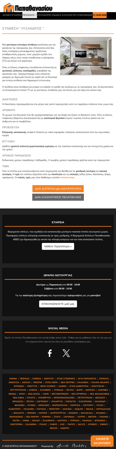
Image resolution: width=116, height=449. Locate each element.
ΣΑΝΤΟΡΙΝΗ (16, 424)
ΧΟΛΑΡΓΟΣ (57, 401)
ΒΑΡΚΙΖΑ (90, 390)
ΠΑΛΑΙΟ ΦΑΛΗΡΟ (100, 382)
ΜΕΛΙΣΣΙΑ (100, 397)
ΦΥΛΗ (22, 394)
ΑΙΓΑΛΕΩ (67, 409)
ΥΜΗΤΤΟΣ (32, 386)
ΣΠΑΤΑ (57, 417)
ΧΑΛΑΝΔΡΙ (100, 401)
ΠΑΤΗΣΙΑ (41, 409)
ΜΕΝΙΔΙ (12, 394)
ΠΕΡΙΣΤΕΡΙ (54, 409)
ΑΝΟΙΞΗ (26, 382)
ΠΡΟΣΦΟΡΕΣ (44, 15)
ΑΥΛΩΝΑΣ (101, 413)
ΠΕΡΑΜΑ (31, 413)
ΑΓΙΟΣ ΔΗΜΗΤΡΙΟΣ (79, 386)
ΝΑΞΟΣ (81, 424)
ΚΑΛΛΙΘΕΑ (82, 382)
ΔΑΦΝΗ (62, 386)
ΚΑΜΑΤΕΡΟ (15, 409)
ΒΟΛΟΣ (36, 420)
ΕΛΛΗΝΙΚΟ (45, 390)
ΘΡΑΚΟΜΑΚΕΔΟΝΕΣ (64, 397)
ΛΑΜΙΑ (26, 420)
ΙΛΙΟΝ (46, 394)
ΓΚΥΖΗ (99, 405)
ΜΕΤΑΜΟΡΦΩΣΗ (60, 394)
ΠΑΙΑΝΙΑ (104, 417)
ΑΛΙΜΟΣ (33, 390)
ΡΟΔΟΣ (43, 424)
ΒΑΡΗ (80, 390)
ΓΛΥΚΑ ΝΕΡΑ (51, 382)
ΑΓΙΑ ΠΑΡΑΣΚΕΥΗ (87, 378)
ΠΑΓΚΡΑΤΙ (88, 405)
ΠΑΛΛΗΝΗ (29, 409)
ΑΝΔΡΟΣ (64, 428)
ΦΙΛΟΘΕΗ (19, 405)
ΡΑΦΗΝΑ (46, 417)
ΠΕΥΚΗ (30, 401)
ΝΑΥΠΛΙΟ (62, 420)
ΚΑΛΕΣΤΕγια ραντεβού (102, 440)
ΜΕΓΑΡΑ (92, 417)
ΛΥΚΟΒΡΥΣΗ (44, 397)
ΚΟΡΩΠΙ (43, 413)
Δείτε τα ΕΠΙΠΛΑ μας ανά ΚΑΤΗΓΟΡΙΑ (58, 188)
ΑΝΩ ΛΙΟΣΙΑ (34, 394)
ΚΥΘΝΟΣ (92, 424)
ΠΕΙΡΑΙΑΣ (24, 378)
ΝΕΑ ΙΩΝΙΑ (18, 397)
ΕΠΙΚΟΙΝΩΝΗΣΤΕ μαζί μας (58, 303)
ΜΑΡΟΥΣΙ (49, 378)
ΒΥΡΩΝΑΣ (19, 386)
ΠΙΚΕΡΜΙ (37, 382)
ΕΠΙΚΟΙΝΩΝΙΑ (84, 15)
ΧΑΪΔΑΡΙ (79, 409)
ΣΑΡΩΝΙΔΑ (69, 417)
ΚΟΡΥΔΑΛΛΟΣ (103, 409)
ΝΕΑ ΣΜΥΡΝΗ (67, 382)
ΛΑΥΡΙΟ (81, 417)
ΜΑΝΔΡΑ (73, 413)
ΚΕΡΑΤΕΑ (75, 405)
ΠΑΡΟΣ (71, 424)
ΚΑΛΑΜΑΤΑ (49, 420)
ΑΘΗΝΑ (13, 378)
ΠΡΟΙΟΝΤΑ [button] (30, 16)
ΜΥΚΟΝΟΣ (100, 420)
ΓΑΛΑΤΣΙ (31, 397)
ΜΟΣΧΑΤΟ (19, 413)
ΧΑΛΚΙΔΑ (87, 420)
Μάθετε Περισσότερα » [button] (58, 246)
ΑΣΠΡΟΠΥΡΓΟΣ (58, 413)
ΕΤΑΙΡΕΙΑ (17, 15)
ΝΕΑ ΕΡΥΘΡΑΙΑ (79, 394)
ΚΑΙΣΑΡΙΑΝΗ (85, 401)
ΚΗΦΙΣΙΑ (36, 378)
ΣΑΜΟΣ (53, 424)
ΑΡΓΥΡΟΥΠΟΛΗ (18, 390)
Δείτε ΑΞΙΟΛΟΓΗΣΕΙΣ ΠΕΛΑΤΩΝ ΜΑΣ (58, 197)
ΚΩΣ (62, 424)
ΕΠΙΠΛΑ (28, 9)
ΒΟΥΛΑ (70, 390)
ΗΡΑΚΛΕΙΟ (44, 405)
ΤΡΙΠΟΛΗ (74, 420)
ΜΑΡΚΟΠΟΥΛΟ (59, 405)
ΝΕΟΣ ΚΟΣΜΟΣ (48, 386)
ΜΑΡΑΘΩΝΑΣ (16, 417)
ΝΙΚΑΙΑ (89, 409)
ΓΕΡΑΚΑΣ (104, 378)
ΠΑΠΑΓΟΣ (71, 401)
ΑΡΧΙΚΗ (7, 15)
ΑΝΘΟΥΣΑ (14, 382)
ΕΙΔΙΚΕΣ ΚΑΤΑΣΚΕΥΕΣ (64, 15)
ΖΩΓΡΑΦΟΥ (42, 401)
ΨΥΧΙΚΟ (31, 405)
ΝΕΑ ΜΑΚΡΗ (32, 417)
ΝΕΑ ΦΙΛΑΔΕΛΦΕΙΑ (99, 394)
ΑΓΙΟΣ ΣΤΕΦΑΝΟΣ (66, 378)
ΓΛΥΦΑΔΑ (58, 390)
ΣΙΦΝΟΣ (104, 424)
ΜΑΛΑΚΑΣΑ (87, 413)
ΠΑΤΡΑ (16, 420)
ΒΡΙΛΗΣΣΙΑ (18, 401)
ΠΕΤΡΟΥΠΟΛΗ (85, 397)
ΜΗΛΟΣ (53, 428)
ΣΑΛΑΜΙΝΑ (30, 424)
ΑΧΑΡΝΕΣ (103, 390)
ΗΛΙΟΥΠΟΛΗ (98, 386)
